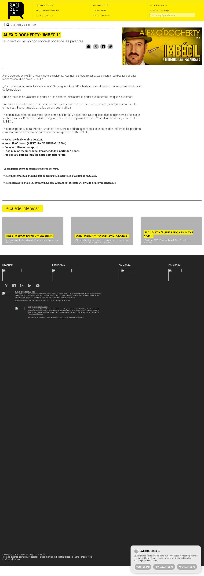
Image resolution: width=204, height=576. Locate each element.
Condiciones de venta (83, 557)
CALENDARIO (99, 10)
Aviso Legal (33, 557)
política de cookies (149, 560)
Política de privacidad (48, 557)
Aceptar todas (187, 567)
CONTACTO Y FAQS (159, 10)
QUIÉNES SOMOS (44, 5)
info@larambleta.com (11, 559)
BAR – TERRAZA (101, 15)
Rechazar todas (164, 567)
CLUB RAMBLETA (158, 5)
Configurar (142, 567)
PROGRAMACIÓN (101, 5)
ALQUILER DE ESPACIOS (47, 10)
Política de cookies (65, 557)
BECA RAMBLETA (44, 15)
